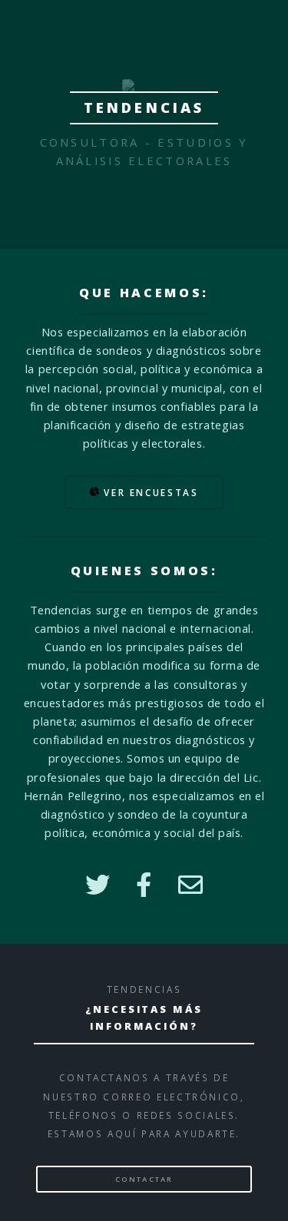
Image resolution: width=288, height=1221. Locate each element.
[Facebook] (144, 884)
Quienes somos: (144, 570)
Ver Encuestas (149, 492)
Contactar (144, 1179)
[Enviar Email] (191, 884)
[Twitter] (98, 884)
